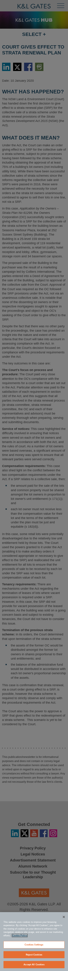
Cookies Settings (34, 944)
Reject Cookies (34, 954)
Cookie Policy (19, 935)
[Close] (64, 917)
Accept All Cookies (34, 964)
